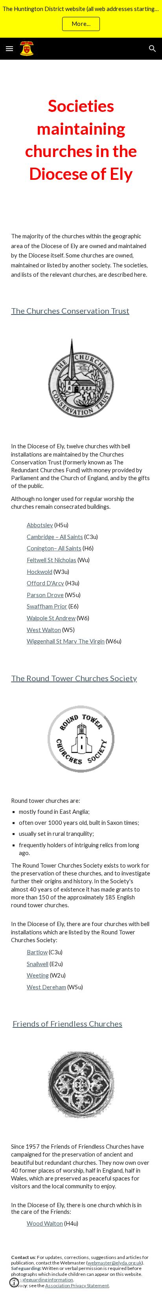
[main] (81, 139)
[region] (81, 19)
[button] (9, 48)
